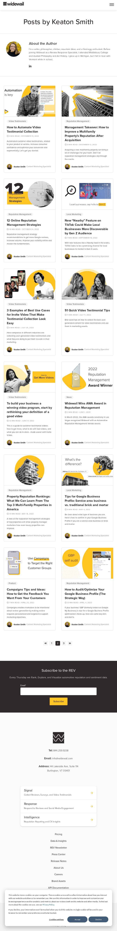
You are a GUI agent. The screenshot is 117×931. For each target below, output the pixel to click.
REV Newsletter (58, 847)
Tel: (59, 750)
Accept (77, 919)
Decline (98, 919)
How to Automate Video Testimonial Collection (24, 129)
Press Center (58, 854)
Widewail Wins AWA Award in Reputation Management (85, 405)
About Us (59, 867)
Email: (58, 758)
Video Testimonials (17, 121)
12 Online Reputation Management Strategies (24, 222)
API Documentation (58, 887)
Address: (58, 768)
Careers (58, 874)
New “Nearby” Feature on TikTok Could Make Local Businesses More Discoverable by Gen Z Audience (86, 226)
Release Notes (58, 861)
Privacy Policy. (49, 905)
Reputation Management (78, 121)
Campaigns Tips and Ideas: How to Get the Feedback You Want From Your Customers (28, 593)
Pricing (58, 834)
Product (12, 583)
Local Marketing (74, 214)
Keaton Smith (20, 166)
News (69, 397)
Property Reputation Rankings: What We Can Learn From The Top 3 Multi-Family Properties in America (29, 502)
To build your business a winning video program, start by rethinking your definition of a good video (29, 409)
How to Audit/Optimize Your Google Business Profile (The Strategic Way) (85, 593)
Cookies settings (56, 919)
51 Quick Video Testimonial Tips (87, 310)
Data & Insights (58, 841)
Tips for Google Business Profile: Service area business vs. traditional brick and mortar (86, 500)
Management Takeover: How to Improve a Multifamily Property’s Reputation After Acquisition (87, 133)
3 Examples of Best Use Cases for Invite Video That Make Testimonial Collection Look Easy (28, 316)
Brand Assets (59, 881)
